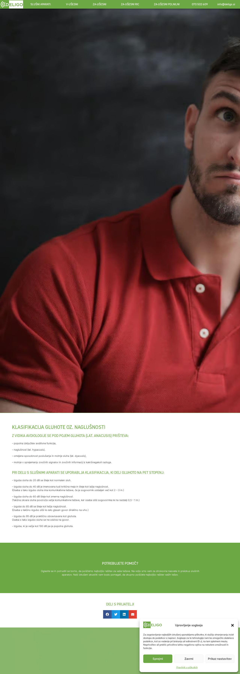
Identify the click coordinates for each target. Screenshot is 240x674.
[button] (232, 625)
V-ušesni (72, 4)
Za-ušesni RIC (130, 4)
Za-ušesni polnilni (167, 4)
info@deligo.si (226, 4)
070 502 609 (200, 4)
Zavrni (188, 659)
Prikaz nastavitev (220, 659)
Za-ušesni (99, 4)
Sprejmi (158, 659)
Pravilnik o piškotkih (187, 667)
